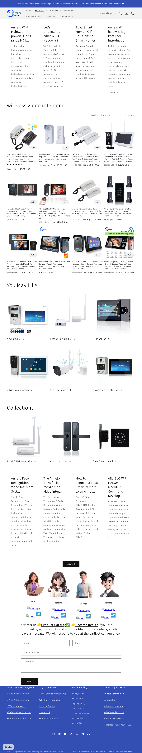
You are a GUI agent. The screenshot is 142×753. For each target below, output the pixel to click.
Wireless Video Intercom (19, 712)
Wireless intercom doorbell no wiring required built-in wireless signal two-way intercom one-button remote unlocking (54, 158)
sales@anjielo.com (113, 706)
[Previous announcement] (8, 3)
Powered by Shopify (127, 752)
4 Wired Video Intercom (106, 389)
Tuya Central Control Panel (52, 693)
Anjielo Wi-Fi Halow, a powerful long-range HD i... (21, 33)
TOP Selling (99, 338)
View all (71, 564)
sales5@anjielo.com (114, 712)
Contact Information (81, 713)
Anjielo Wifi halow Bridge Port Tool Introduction (117, 33)
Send (29, 681)
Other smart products (50, 718)
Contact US (109, 699)
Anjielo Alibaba (78, 718)
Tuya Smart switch (103, 461)
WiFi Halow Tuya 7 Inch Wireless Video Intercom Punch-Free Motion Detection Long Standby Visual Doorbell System (54, 265)
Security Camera (59, 389)
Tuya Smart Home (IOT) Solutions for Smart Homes (86, 33)
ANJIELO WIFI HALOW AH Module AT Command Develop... (117, 487)
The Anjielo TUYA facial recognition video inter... (52, 485)
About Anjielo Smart (115, 687)
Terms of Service (79, 708)
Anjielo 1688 (77, 723)
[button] (40, 10)
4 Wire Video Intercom (18, 693)
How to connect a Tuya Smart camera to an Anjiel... (87, 485)
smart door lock (59, 461)
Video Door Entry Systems (21, 687)
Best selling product (61, 338)
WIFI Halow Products (49, 699)
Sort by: (94, 115)
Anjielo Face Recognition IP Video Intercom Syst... (22, 485)
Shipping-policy (78, 703)
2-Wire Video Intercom (19, 389)
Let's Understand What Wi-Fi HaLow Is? (51, 33)
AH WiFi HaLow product (20, 461)
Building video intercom (19, 718)
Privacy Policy (78, 693)
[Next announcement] (134, 3)
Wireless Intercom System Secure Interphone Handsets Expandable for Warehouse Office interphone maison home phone (87, 212)
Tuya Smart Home (49, 687)
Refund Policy (78, 698)
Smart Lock (44, 712)
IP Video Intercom (16, 706)
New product (14, 338)
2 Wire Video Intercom (18, 699)
